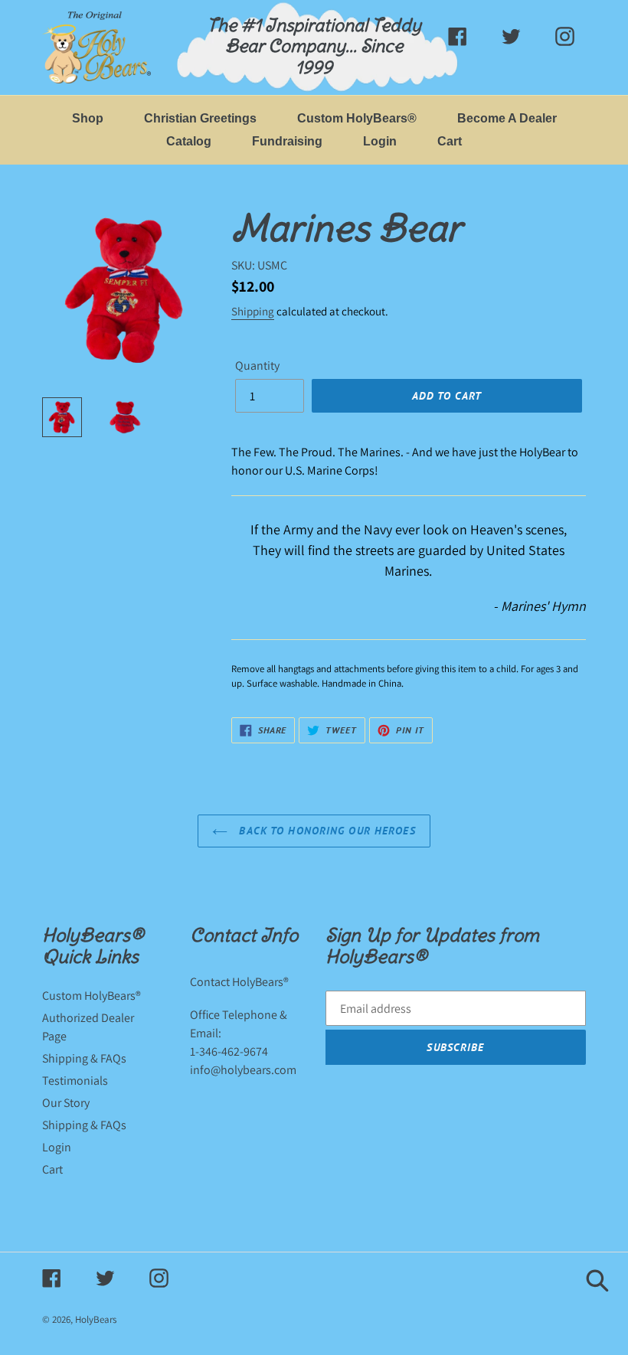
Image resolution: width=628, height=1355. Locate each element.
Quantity (257, 366)
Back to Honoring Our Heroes (325, 830)
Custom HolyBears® (91, 996)
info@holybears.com (243, 1070)
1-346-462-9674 (229, 1051)
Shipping (252, 311)
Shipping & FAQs (84, 1058)
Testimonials (75, 1081)
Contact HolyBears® (239, 982)
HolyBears (95, 1319)
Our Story (66, 1103)
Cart (52, 1169)
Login (56, 1147)
